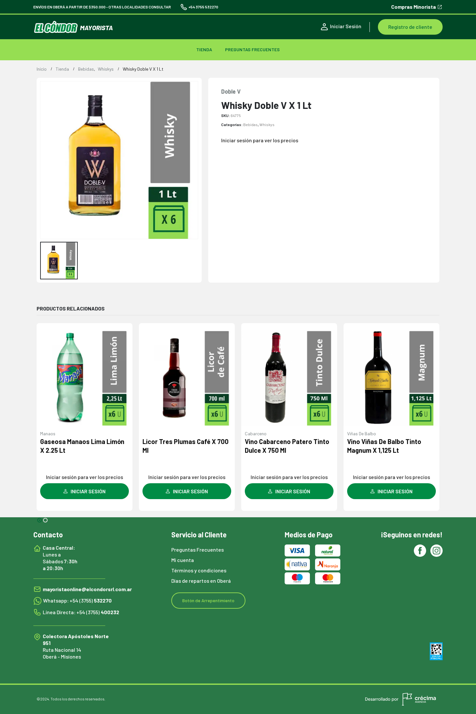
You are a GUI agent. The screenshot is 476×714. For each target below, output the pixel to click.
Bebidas (250, 124)
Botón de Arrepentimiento (208, 600)
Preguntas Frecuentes (252, 49)
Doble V (231, 91)
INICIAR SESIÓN (88, 491)
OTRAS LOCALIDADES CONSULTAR (139, 7)
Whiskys (267, 124)
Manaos (47, 433)
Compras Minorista (413, 7)
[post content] (84, 378)
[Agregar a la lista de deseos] (124, 335)
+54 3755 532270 (203, 7)
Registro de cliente (410, 27)
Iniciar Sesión (345, 26)
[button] (39, 520)
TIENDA (204, 49)
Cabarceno (255, 433)
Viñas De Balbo (361, 433)
